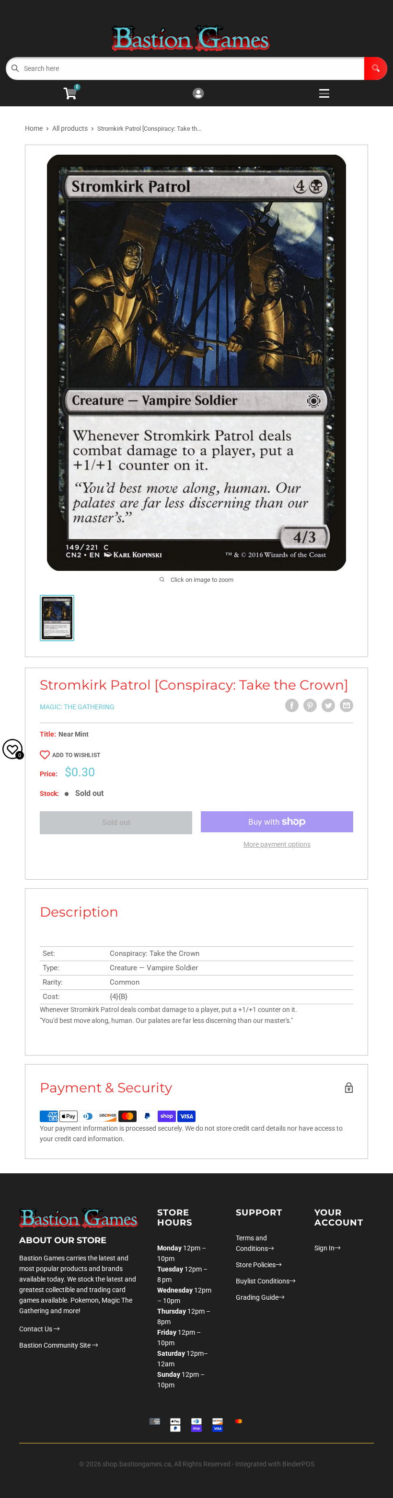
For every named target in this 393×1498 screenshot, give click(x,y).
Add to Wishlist (76, 755)
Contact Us (36, 1329)
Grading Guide (257, 1297)
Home (34, 128)
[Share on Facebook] (292, 705)
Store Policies (256, 1265)
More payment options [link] (277, 844)
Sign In (324, 1248)
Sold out (116, 822)
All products (70, 128)
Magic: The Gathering (77, 707)
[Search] (375, 68)
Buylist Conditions (262, 1281)
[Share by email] (346, 705)
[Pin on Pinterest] (310, 705)
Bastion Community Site (55, 1345)
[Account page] (198, 94)
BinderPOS (298, 1464)
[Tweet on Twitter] (328, 705)
